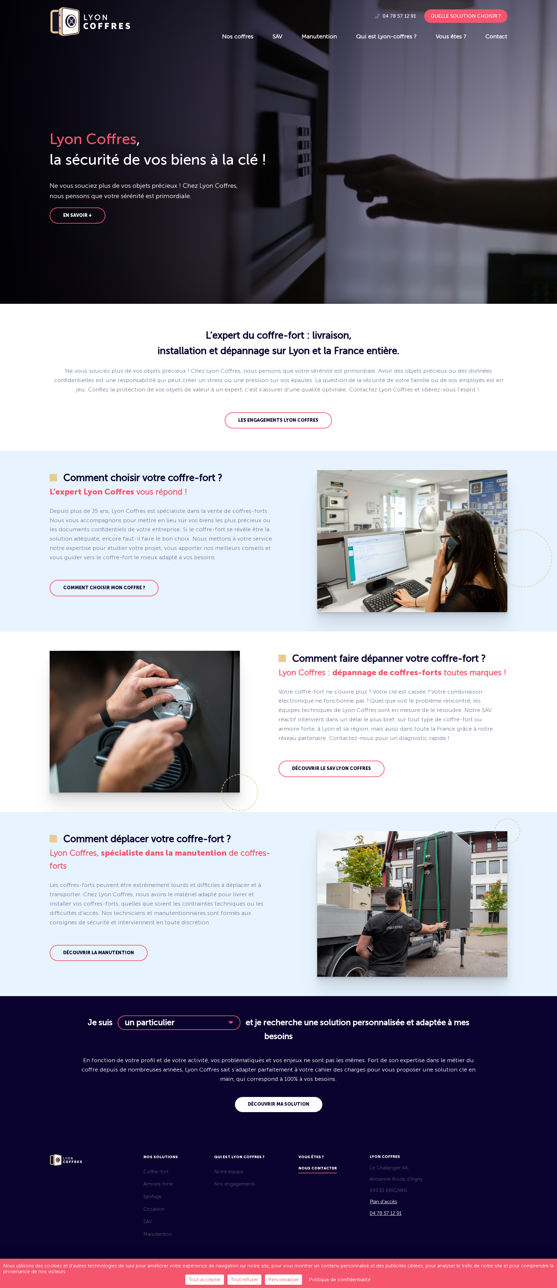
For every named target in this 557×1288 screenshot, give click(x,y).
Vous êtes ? (451, 36)
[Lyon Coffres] (90, 34)
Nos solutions (160, 1157)
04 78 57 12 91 (398, 16)
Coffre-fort (155, 1172)
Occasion (154, 1209)
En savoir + (77, 215)
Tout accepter (205, 1279)
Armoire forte (158, 1184)
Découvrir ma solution (278, 1104)
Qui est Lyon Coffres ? (239, 1157)
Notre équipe (228, 1172)
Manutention (319, 36)
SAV (277, 36)
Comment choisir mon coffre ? (104, 588)
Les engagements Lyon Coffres (278, 420)
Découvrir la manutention (98, 953)
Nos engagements (234, 1184)
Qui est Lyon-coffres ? (386, 36)
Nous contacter (317, 1168)
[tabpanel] (278, 152)
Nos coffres (237, 36)
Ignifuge (152, 1196)
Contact (496, 36)
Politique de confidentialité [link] (340, 1279)
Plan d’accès (383, 1202)
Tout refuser (244, 1279)
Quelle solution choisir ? (466, 16)
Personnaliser (283, 1279)
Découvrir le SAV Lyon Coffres (331, 768)
